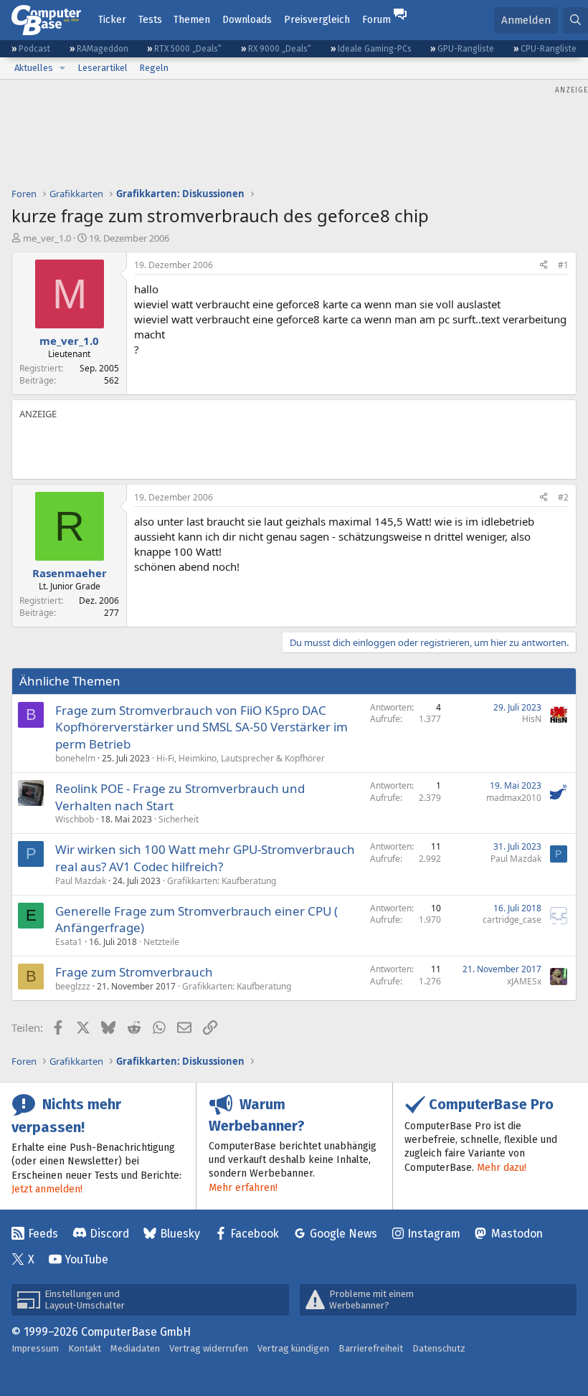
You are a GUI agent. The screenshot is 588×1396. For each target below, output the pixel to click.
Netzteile (161, 942)
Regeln (154, 67)
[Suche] (575, 20)
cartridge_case (512, 919)
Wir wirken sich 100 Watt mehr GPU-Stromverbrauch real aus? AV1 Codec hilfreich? (205, 858)
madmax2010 (513, 798)
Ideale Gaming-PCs (375, 49)
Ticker (112, 20)
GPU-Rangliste (465, 49)
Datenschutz (438, 1348)
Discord (109, 1233)
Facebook (254, 1233)
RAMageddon (102, 49)
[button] (62, 68)
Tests (150, 20)
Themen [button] (192, 20)
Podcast (34, 49)
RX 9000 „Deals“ (279, 49)
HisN (531, 719)
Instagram (433, 1233)
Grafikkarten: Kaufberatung (221, 881)
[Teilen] (543, 265)
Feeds (43, 1233)
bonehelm (75, 758)
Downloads (247, 20)
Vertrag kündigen (293, 1348)
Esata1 (68, 942)
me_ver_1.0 (47, 238)
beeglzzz (72, 986)
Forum (376, 20)
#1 (563, 265)
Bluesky (180, 1233)
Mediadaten (135, 1348)
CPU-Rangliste (549, 49)
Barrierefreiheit (370, 1348)
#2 (563, 497)
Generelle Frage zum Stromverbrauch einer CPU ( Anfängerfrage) (196, 919)
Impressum (35, 1348)
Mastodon (517, 1233)
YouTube (86, 1259)
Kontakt (84, 1348)
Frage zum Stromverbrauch (134, 972)
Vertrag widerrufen (208, 1348)
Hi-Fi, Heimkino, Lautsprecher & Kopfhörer (240, 758)
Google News (343, 1233)
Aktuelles (33, 67)
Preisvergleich (317, 20)
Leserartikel (102, 67)
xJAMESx (524, 981)
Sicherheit (178, 819)
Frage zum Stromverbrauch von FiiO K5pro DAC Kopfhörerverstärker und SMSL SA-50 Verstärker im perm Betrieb (201, 727)
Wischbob (74, 819)
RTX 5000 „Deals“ (188, 49)
